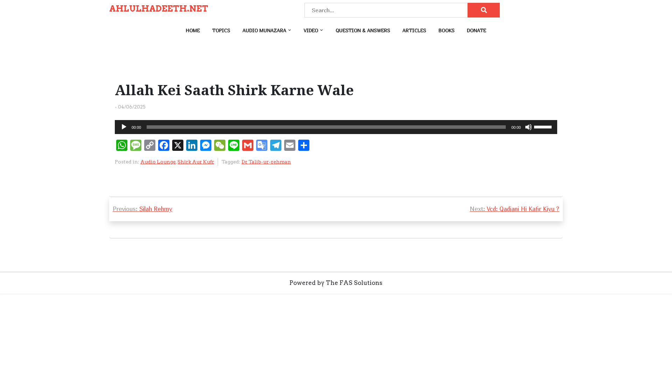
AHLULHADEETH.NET (158, 9)
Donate (476, 30)
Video (311, 30)
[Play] (123, 127)
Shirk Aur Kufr (195, 161)
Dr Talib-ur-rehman (266, 161)
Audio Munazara (264, 30)
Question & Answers (363, 30)
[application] (336, 127)
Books (447, 30)
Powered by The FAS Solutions (336, 282)
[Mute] (528, 127)
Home (193, 30)
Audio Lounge (158, 161)
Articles (414, 30)
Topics (221, 30)
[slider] (544, 126)
